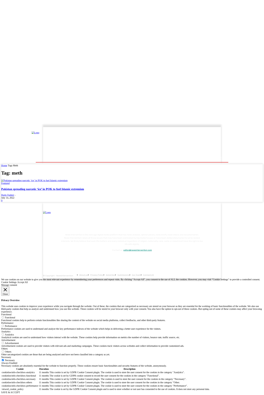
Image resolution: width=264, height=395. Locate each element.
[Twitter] (71, 258)
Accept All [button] (22, 282)
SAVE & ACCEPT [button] (10, 392)
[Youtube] (80, 258)
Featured (5, 183)
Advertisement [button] (8, 340)
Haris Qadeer (7, 195)
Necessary (10, 360)
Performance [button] (7, 323)
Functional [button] (6, 314)
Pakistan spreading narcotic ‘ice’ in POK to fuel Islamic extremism (42, 189)
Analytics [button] (5, 331)
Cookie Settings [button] (8, 282)
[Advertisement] (158, 141)
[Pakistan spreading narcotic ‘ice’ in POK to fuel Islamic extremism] (34, 180)
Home (4, 165)
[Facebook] (46, 258)
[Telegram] (63, 258)
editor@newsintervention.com (137, 250)
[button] (221, 158)
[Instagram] (54, 258)
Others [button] (4, 348)
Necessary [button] (6, 357)
